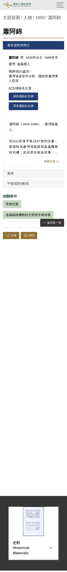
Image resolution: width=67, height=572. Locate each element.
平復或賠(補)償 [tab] (18, 183)
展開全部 (49, 161)
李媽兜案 (12, 204)
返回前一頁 (54, 222)
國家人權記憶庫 (21, 5)
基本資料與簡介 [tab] (18, 45)
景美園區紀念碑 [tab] (23, 105)
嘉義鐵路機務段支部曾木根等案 (28, 215)
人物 (27, 17)
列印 (31, 235)
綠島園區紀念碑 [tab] (23, 96)
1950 (40, 17)
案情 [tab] (10, 173)
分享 (13, 235)
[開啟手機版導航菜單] (60, 5)
